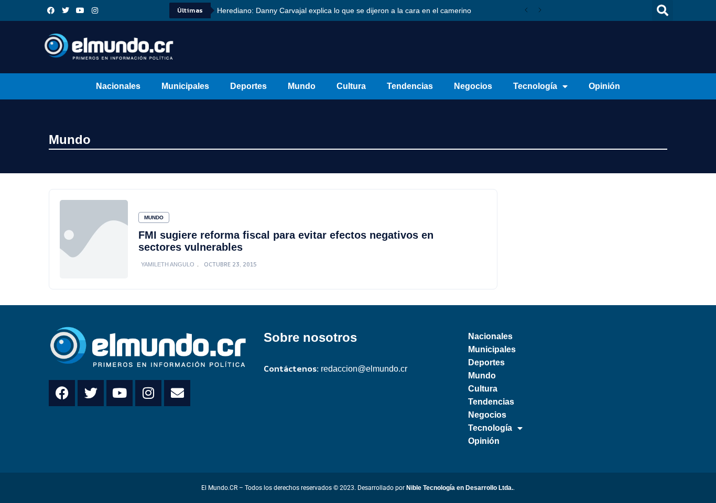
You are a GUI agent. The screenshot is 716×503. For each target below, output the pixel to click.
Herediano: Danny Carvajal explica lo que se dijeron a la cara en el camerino (344, 10)
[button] (662, 10)
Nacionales (118, 86)
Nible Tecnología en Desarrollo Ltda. (459, 487)
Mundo (302, 86)
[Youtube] (80, 10)
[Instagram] (95, 10)
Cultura (351, 86)
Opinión (604, 86)
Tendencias (410, 86)
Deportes (248, 86)
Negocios (473, 86)
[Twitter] (65, 10)
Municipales (185, 86)
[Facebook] (51, 10)
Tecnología (535, 86)
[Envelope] (177, 393)
